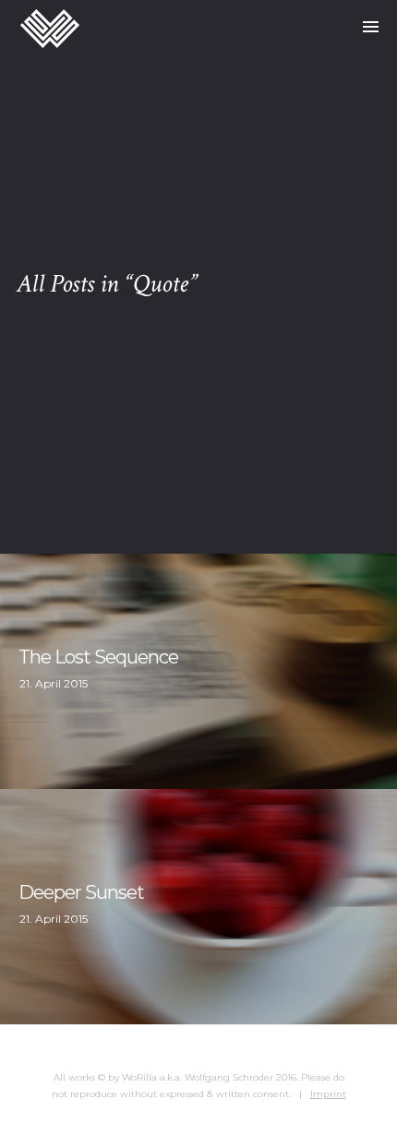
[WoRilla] (49, 28)
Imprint (328, 1094)
